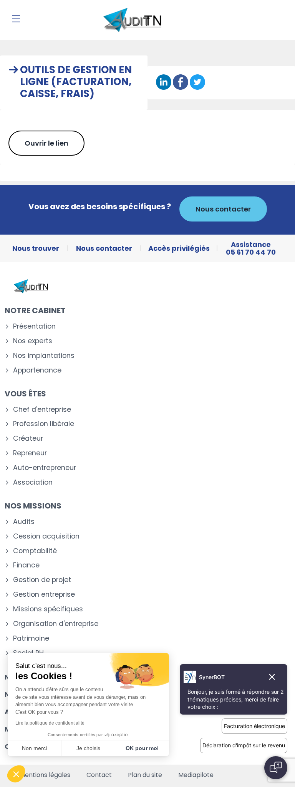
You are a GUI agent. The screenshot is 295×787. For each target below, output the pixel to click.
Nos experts (32, 341)
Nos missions (33, 505)
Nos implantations (44, 355)
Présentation (34, 326)
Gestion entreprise (44, 594)
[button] (16, 774)
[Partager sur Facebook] (180, 82)
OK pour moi (142, 748)
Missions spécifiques (48, 609)
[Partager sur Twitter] (197, 82)
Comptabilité (35, 551)
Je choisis (88, 748)
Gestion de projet (42, 580)
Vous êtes (25, 393)
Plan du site (145, 775)
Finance (26, 565)
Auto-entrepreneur (44, 467)
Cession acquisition (46, 536)
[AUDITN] (132, 20)
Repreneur (30, 453)
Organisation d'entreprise (55, 623)
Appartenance (37, 370)
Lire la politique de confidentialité (50, 723)
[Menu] (16, 18)
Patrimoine (31, 638)
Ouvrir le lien (46, 143)
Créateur (28, 438)
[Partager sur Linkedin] (163, 82)
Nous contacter (223, 209)
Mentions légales (45, 775)
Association (33, 482)
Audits (24, 521)
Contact (99, 775)
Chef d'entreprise (42, 409)
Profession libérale (43, 424)
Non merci (34, 748)
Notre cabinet (35, 310)
